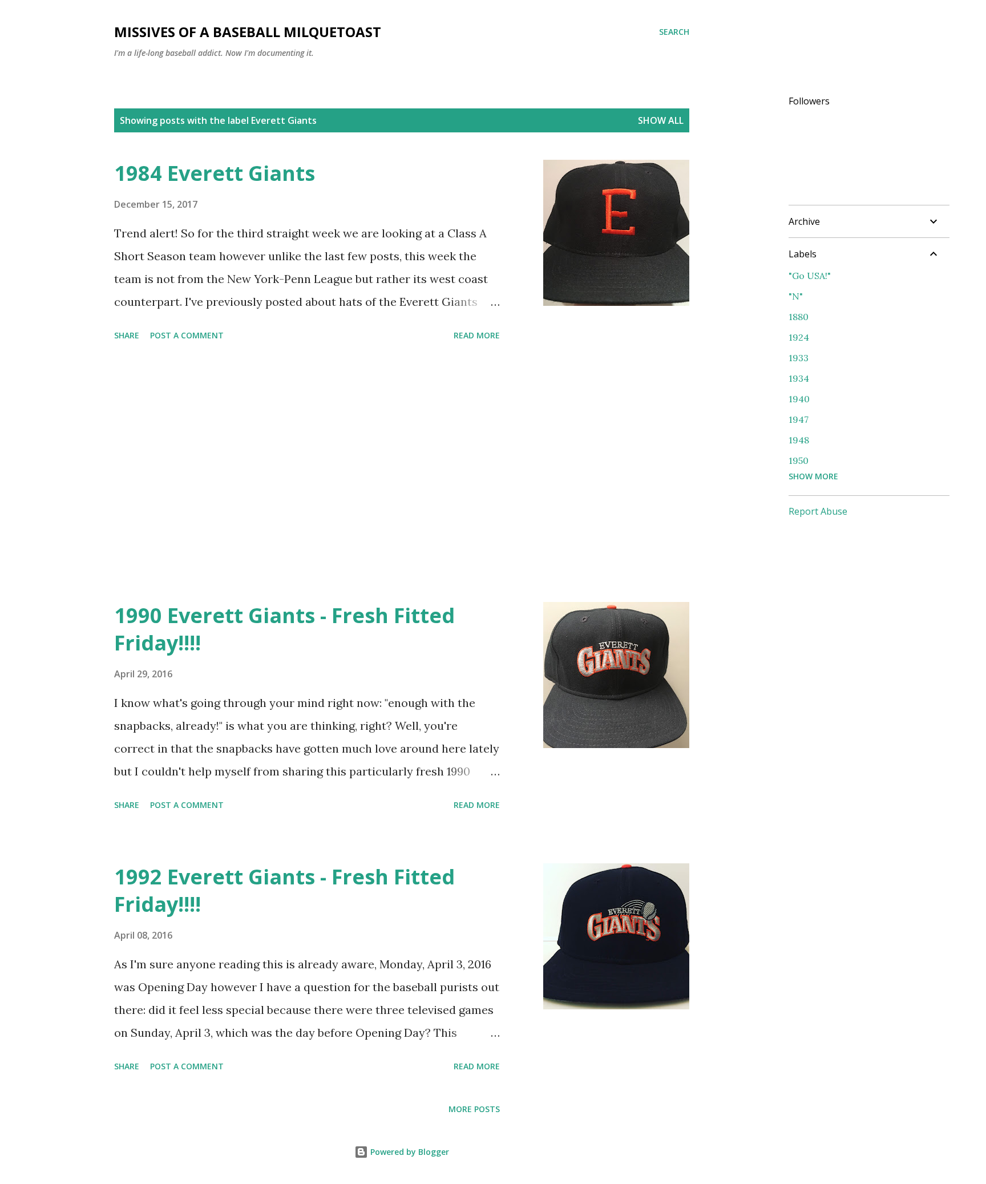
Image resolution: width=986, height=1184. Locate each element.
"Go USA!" (810, 275)
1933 (799, 357)
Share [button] (126, 335)
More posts (474, 1109)
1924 (799, 337)
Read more (477, 335)
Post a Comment (187, 335)
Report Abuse (818, 511)
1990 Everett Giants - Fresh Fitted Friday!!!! (284, 629)
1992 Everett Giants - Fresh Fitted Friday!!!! (284, 890)
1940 (799, 399)
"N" (796, 296)
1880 (799, 316)
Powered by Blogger (408, 1151)
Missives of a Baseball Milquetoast (247, 31)
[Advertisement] (307, 473)
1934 (799, 378)
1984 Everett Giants (214, 173)
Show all (661, 120)
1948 (799, 440)
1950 (799, 460)
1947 (799, 419)
